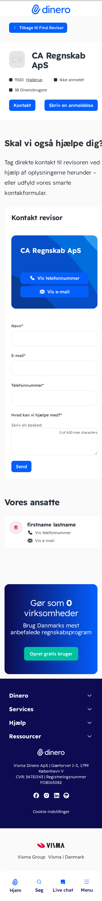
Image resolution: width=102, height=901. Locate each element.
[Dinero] (3, 874)
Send (21, 466)
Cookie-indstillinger (51, 811)
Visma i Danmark (66, 857)
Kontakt (22, 105)
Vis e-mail (58, 291)
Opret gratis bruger (51, 654)
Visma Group (31, 857)
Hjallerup (34, 79)
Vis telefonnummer (58, 278)
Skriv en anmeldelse (71, 105)
